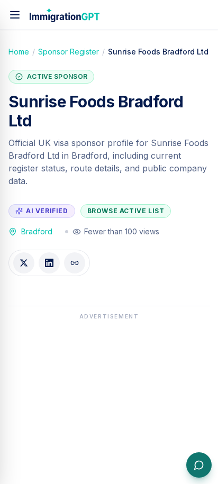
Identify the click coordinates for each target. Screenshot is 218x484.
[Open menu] (14, 14)
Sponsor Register (68, 51)
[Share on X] (23, 262)
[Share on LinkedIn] (49, 262)
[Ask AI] (199, 465)
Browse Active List (126, 211)
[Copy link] (74, 262)
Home (18, 51)
